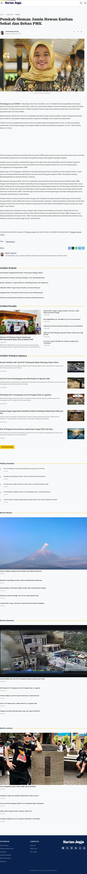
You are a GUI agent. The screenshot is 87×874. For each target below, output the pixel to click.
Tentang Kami (4, 845)
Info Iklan (3, 861)
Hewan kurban (10, 241)
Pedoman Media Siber (7, 848)
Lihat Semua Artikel (7, 447)
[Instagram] (71, 848)
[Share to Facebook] (69, 248)
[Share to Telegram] (83, 248)
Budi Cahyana (10, 253)
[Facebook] (63, 848)
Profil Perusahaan (5, 855)
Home (1, 14)
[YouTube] (75, 848)
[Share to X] (73, 248)
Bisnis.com (33, 848)
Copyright (3, 851)
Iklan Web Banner (5, 858)
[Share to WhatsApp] (76, 248)
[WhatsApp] (84, 848)
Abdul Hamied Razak (12, 31)
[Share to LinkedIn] (79, 248)
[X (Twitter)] (67, 848)
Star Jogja (33, 851)
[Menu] (1, 3)
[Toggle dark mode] (85, 3)
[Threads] (80, 848)
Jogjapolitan (9, 14)
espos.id (32, 845)
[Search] (81, 3)
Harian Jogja (31, 232)
